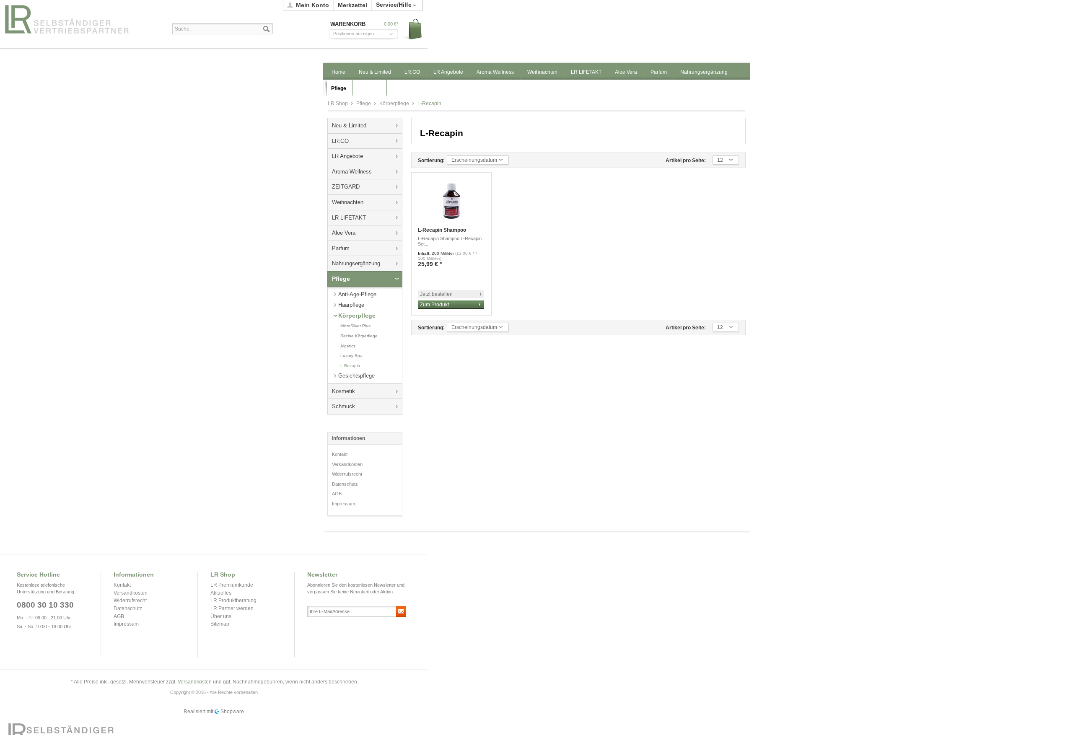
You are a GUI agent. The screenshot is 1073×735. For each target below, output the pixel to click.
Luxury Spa (351, 355)
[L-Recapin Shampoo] (451, 201)
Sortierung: (431, 160)
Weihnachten (347, 202)
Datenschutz (345, 484)
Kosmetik (343, 391)
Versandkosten (347, 464)
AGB (337, 493)
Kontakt (339, 454)
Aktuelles (220, 593)
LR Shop (76, 19)
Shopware (232, 711)
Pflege (364, 103)
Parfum (341, 248)
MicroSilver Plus (355, 326)
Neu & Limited (349, 125)
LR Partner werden (232, 608)
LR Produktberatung (233, 600)
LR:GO (340, 141)
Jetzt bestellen (436, 294)
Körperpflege (394, 103)
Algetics (347, 346)
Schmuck (343, 406)
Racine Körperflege (359, 336)
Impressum (343, 503)
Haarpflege (351, 305)
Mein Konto (312, 5)
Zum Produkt (434, 305)
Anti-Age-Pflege (357, 294)
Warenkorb (412, 29)
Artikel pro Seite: (686, 160)
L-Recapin (350, 365)
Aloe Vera (343, 233)
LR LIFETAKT (349, 218)
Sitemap (219, 624)
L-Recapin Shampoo (442, 230)
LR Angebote (347, 156)
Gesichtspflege (356, 376)
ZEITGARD (346, 187)
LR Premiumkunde (231, 585)
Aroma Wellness (352, 171)
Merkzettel (352, 5)
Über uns (220, 616)
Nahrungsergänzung (356, 263)
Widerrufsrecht (347, 473)
